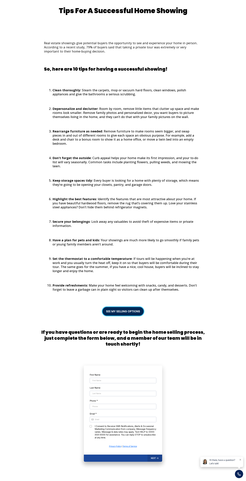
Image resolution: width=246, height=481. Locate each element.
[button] (154, 458)
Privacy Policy (115, 446)
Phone (94, 400)
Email (93, 413)
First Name (95, 374)
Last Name (95, 387)
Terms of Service (130, 446)
